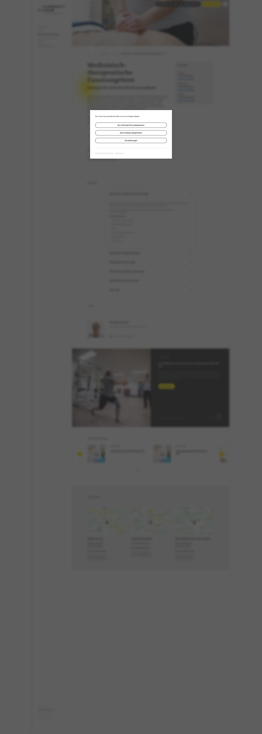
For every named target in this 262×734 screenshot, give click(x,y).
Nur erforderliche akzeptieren (131, 125)
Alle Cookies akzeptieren (131, 133)
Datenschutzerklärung (104, 153)
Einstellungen (131, 140)
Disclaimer (119, 153)
